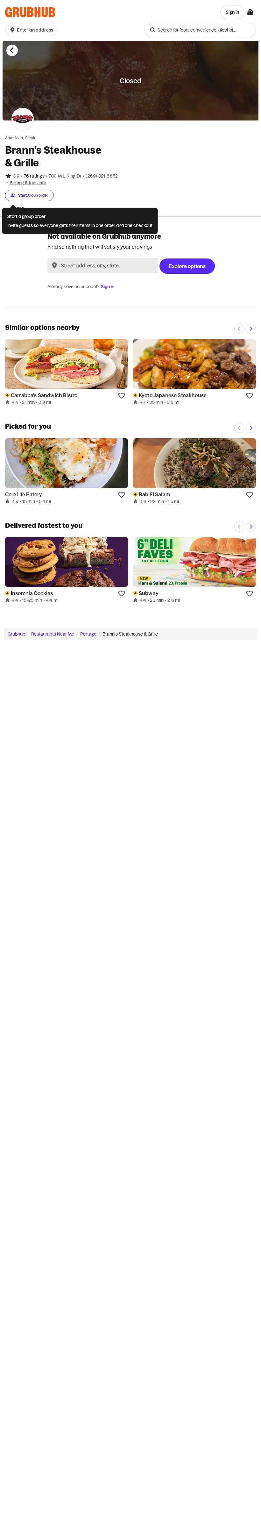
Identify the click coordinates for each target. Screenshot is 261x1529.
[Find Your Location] (54, 265)
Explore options (187, 266)
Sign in (107, 286)
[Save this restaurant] (121, 395)
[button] (32, 30)
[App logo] (30, 12)
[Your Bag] (250, 12)
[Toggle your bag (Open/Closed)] (250, 12)
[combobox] (200, 30)
